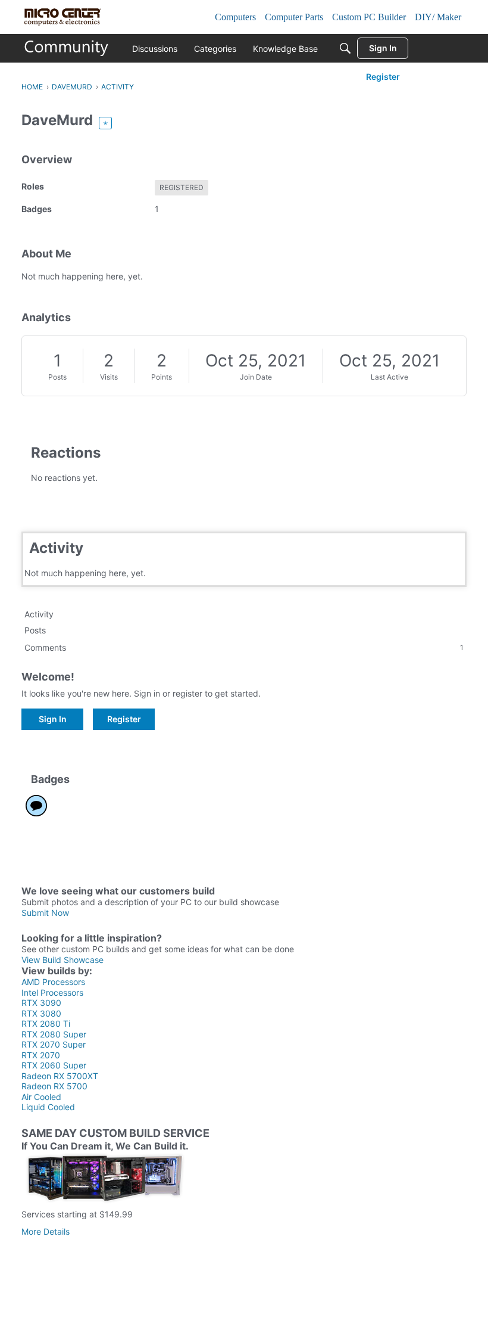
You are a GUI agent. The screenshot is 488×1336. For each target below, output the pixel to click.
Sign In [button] (53, 719)
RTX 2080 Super (53, 1034)
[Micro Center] (67, 48)
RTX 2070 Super (53, 1044)
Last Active (389, 376)
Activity (39, 614)
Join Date (256, 376)
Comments (244, 647)
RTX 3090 (41, 1003)
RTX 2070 (40, 1055)
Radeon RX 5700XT (59, 1076)
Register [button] (124, 719)
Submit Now (45, 913)
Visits (109, 376)
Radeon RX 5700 (54, 1086)
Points (161, 376)
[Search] (345, 48)
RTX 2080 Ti (45, 1023)
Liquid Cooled (48, 1107)
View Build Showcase (62, 960)
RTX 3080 (41, 1013)
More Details (45, 1231)
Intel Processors (52, 992)
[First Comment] (36, 805)
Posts (57, 376)
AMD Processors (53, 982)
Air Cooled (41, 1097)
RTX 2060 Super (53, 1065)
